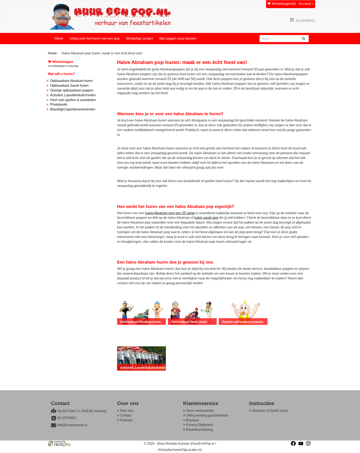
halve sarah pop (206, 217)
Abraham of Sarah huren (270, 410)
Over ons (126, 410)
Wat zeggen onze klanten (177, 38)
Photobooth (58, 104)
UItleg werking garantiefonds (207, 415)
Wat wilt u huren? (61, 74)
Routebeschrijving (199, 429)
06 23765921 (67, 418)
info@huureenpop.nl (72, 425)
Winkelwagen (62, 62)
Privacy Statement (199, 425)
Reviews (192, 420)
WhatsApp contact (139, 38)
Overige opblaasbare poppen (71, 90)
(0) (284, 3)
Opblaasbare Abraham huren (71, 81)
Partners (126, 420)
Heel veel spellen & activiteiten (73, 100)
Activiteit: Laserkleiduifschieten (73, 95)
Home (58, 38)
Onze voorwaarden (200, 410)
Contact (125, 415)
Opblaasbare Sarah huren (69, 85)
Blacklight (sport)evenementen (72, 109)
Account (305, 3)
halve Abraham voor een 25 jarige (170, 213)
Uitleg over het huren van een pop (95, 38)
